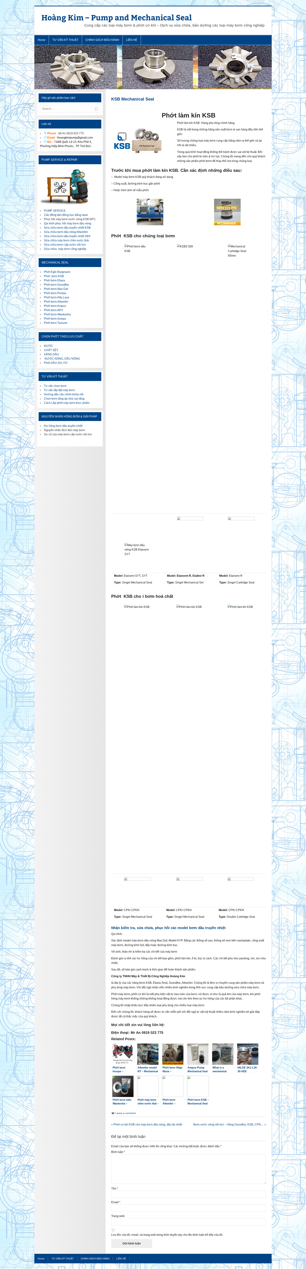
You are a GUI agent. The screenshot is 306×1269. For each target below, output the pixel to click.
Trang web (117, 1216)
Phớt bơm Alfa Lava (56, 297)
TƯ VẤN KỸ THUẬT (65, 39)
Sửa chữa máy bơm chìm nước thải (66, 240)
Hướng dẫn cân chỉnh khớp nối (63, 394)
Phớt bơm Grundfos (56, 284)
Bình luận (118, 1152)
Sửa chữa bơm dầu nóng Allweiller (66, 231)
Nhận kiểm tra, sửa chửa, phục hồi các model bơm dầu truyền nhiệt (168, 928)
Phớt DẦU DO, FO (55, 362)
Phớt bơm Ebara (54, 280)
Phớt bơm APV (53, 310)
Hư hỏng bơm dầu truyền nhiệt (63, 425)
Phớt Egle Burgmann (57, 271)
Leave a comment (125, 1113)
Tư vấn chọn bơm (55, 385)
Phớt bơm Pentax (55, 293)
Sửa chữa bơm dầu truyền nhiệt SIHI (67, 236)
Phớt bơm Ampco (55, 305)
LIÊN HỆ (131, 39)
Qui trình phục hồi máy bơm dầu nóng (67, 223)
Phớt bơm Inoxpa (55, 318)
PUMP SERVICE (55, 210)
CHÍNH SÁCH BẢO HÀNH (102, 39)
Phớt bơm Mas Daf (56, 288)
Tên (114, 1188)
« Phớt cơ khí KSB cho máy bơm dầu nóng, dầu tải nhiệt (146, 1124)
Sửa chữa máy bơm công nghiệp (65, 248)
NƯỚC (48, 345)
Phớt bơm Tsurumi (55, 322)
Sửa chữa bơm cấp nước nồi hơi (65, 244)
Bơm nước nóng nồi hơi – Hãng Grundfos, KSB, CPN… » (229, 1124)
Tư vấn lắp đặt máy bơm (59, 390)
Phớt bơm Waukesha (57, 314)
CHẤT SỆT (51, 350)
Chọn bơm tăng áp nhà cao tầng (64, 398)
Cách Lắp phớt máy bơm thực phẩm (66, 402)
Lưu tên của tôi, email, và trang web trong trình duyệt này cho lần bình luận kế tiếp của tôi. (167, 1234)
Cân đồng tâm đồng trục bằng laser (66, 214)
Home (41, 39)
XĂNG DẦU (51, 354)
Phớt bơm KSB (54, 276)
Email (115, 1202)
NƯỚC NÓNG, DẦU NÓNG (62, 358)
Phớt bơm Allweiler (56, 301)
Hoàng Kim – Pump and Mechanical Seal (116, 17)
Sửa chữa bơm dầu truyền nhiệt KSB (67, 227)
